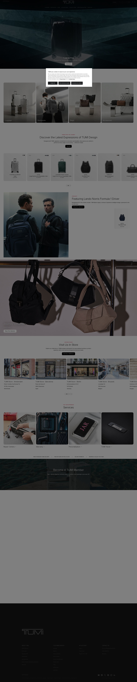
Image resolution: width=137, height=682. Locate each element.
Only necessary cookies (64, 83)
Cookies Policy (72, 79)
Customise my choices (77, 83)
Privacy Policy (62, 79)
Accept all (53, 83)
